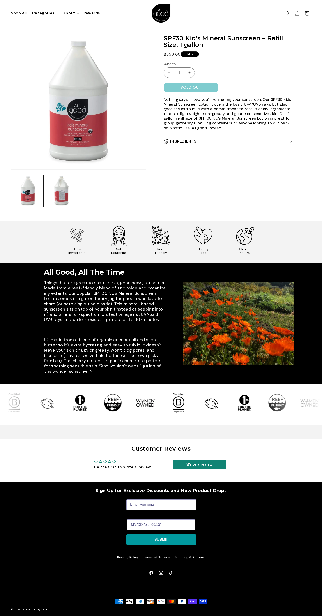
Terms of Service (156, 557)
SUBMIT (161, 539)
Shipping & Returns (190, 557)
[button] (44, 13)
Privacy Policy (128, 557)
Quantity (170, 64)
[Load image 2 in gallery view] (61, 191)
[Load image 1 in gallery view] (28, 191)
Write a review (199, 464)
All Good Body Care (34, 609)
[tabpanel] (77, 242)
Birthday (134, 516)
